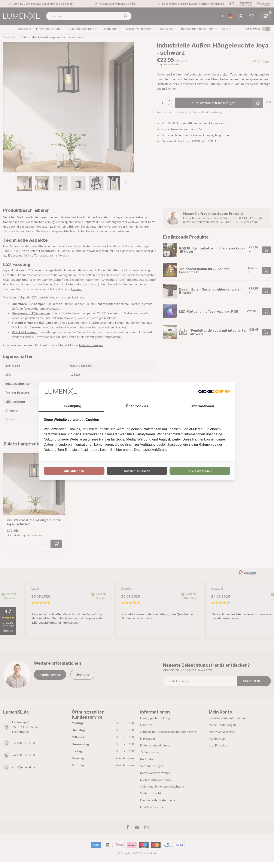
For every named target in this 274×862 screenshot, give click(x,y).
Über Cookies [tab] (137, 406)
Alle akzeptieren (200, 471)
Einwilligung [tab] (71, 406)
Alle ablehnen (74, 471)
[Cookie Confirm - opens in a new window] (214, 391)
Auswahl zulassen (137, 471)
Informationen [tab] (202, 406)
